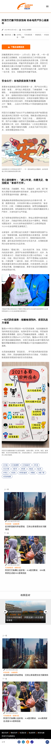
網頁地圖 (41, 733)
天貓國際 (15, 465)
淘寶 (23, 469)
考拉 (6, 473)
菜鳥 (14, 473)
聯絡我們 (14, 733)
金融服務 (16, 524)
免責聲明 (32, 733)
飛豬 (33, 473)
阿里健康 (23, 473)
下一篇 (6, 533)
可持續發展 (28, 35)
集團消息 (18, 567)
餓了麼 (42, 473)
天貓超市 (27, 465)
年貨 (36, 465)
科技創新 (8, 524)
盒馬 (39, 469)
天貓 (6, 465)
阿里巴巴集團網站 (8, 736)
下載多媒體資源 (17, 47)
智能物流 (38, 35)
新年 (15, 469)
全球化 (19, 35)
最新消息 (8, 35)
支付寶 (6, 469)
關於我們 (5, 733)
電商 (22, 37)
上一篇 (6, 489)
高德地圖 (7, 476)
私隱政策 (23, 733)
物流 (31, 469)
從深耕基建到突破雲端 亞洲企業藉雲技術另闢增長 (25, 675)
